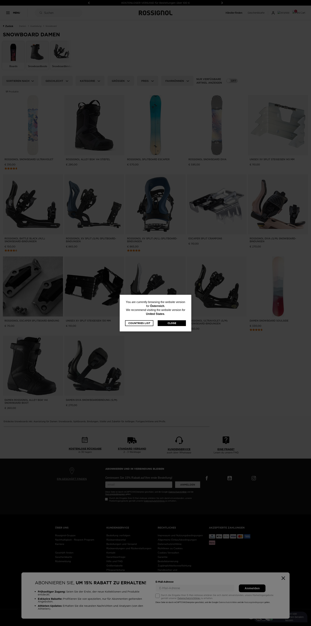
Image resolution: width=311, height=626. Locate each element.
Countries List (139, 323)
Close (172, 323)
